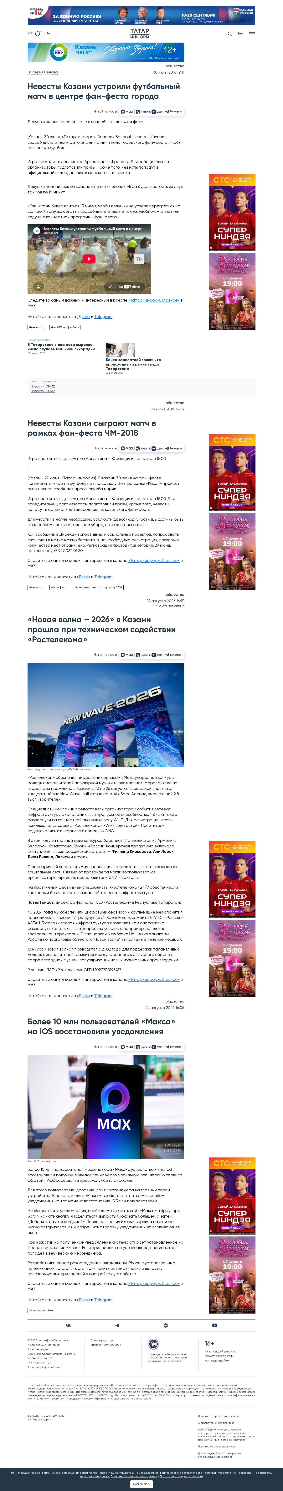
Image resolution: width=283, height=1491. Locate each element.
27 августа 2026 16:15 (165, 601)
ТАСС (50, 1181)
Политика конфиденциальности (217, 1447)
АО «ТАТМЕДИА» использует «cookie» (219, 1430)
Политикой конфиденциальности (181, 1476)
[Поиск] (230, 34)
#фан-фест (58, 587)
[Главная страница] (140, 34)
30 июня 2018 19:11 (168, 73)
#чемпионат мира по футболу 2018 (98, 587)
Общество (175, 66)
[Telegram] (117, 1325)
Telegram (103, 317)
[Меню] (252, 33)
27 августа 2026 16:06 (164, 1008)
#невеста (35, 327)
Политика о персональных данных (218, 1416)
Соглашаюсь (141, 1484)
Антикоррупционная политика (216, 1423)
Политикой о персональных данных (134, 1476)
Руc (30, 33)
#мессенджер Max (41, 1310)
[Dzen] (166, 1325)
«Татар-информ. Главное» (154, 300)
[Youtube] (214, 1325)
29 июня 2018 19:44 (167, 409)
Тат (49, 33)
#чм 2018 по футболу (65, 327)
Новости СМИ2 (43, 386)
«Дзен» (83, 317)
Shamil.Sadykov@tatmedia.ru (215, 1457)
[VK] (68, 1325)
